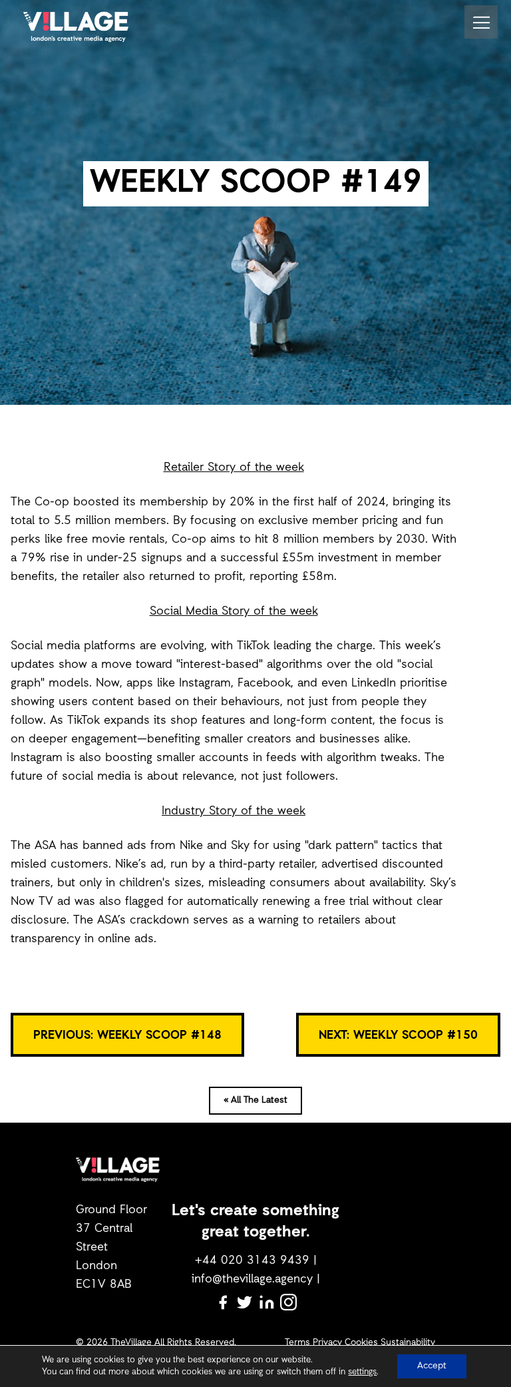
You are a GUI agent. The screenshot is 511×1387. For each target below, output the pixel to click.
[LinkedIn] (266, 1302)
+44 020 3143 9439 (252, 1260)
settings (362, 1372)
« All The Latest (255, 1100)
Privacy (327, 1342)
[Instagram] (288, 1302)
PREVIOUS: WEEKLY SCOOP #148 (127, 1035)
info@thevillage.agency (252, 1279)
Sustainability (408, 1342)
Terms (297, 1342)
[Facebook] (222, 1302)
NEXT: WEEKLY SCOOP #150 (398, 1035)
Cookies (361, 1342)
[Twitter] (244, 1302)
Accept (431, 1366)
